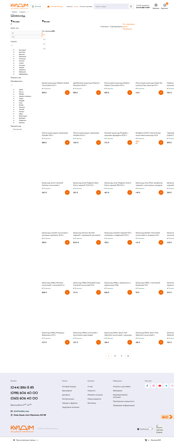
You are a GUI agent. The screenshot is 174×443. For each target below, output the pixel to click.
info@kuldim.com (21, 411)
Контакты (92, 403)
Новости (91, 390)
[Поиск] (131, 6)
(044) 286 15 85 (142, 7)
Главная (14, 12)
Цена (125, 26)
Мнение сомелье (95, 395)
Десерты (66, 395)
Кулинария (67, 390)
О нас (90, 386)
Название (127, 29)
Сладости (22, 12)
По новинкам (129, 24)
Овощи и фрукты (69, 403)
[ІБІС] (167, 416)
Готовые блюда (69, 386)
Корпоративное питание (120, 396)
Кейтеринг (117, 390)
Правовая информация (124, 405)
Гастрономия (68, 399)
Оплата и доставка (121, 386)
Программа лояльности (123, 401)
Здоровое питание (70, 407)
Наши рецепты (94, 399)
